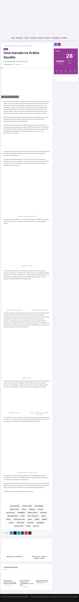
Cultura (26, 38)
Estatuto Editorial (54, 596)
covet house (11, 512)
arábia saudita (27, 506)
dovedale (44, 512)
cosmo (41, 509)
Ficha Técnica (62, 596)
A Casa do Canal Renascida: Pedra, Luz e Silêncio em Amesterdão (10, 582)
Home (5, 45)
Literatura (33, 38)
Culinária (64, 38)
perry (30, 519)
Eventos (48, 38)
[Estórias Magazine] (39, 5)
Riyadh (45, 519)
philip (37, 519)
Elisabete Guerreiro (8, 64)
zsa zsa (36, 526)
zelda (28, 526)
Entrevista (41, 38)
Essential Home (13, 516)
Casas (15, 45)
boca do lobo (15, 509)
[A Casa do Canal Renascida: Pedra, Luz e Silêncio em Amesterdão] (11, 575)
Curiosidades (56, 38)
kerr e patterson (33, 516)
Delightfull (22, 512)
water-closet (19, 526)
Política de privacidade (72, 596)
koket (44, 516)
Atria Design (39, 506)
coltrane (32, 509)
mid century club (20, 519)
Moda (13, 38)
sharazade (21, 522)
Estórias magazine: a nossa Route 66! (40, 596)
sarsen (12, 522)
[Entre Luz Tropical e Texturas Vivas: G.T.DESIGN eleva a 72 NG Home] (27, 575)
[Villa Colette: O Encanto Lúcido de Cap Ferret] (43, 575)
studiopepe (40, 522)
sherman (30, 522)
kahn (23, 516)
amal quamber (15, 506)
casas (24, 509)
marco (9, 519)
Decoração (19, 38)
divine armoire (33, 512)
